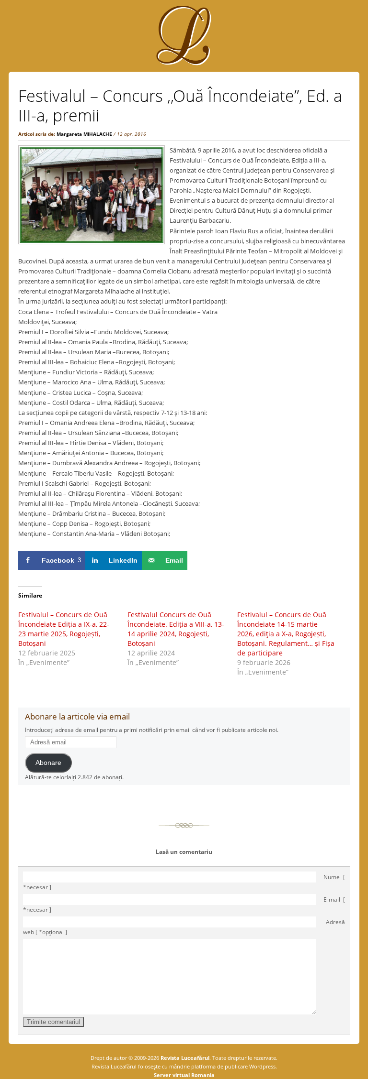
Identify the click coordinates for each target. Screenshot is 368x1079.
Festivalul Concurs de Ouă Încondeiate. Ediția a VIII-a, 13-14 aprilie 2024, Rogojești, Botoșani (175, 629)
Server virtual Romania (184, 1075)
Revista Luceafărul (184, 1057)
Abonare (48, 762)
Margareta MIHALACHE (84, 134)
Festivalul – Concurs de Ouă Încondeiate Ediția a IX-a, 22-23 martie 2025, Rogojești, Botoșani (63, 629)
